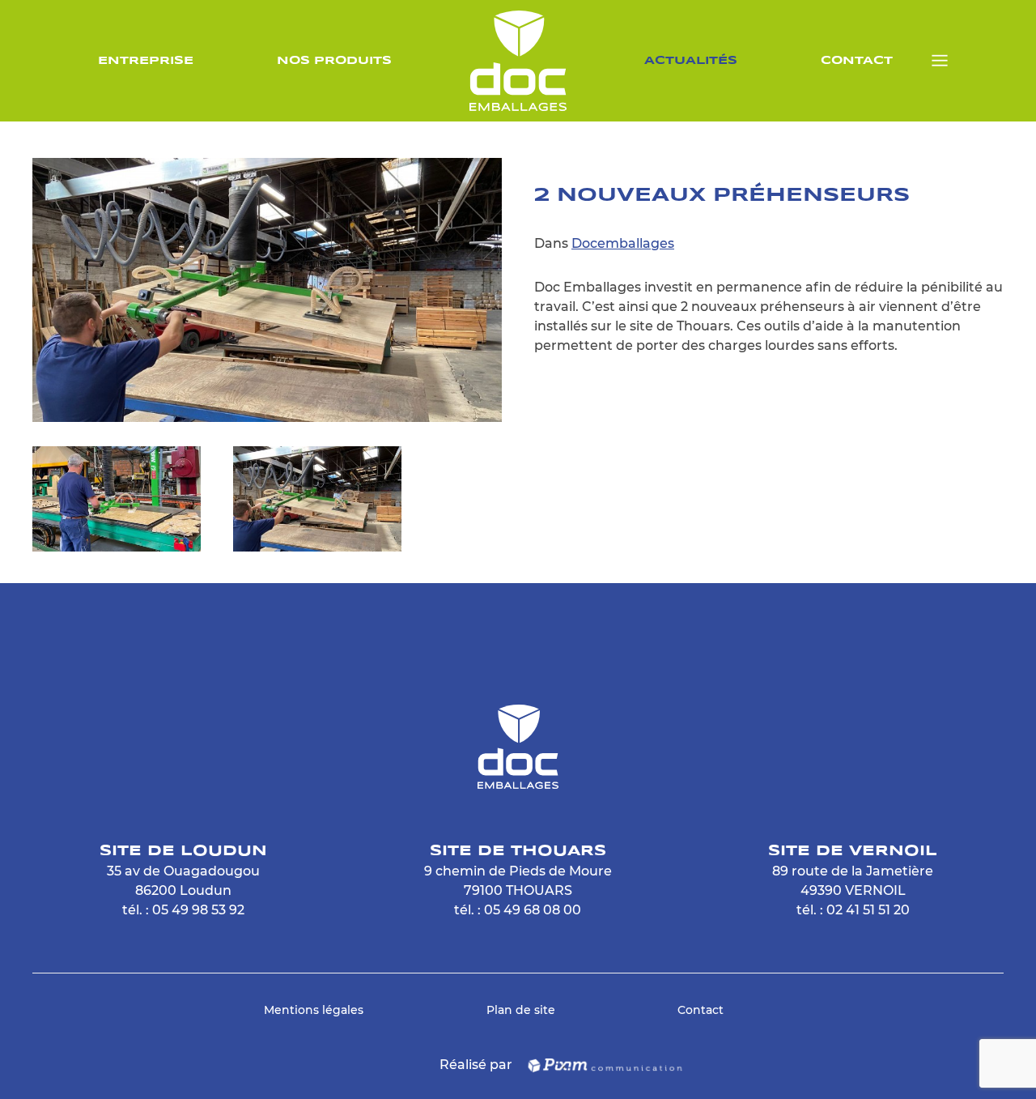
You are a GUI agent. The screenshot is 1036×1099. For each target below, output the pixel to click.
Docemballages (622, 243)
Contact (857, 60)
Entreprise (145, 60)
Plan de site (520, 1010)
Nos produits (334, 60)
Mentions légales (313, 1010)
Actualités (690, 60)
